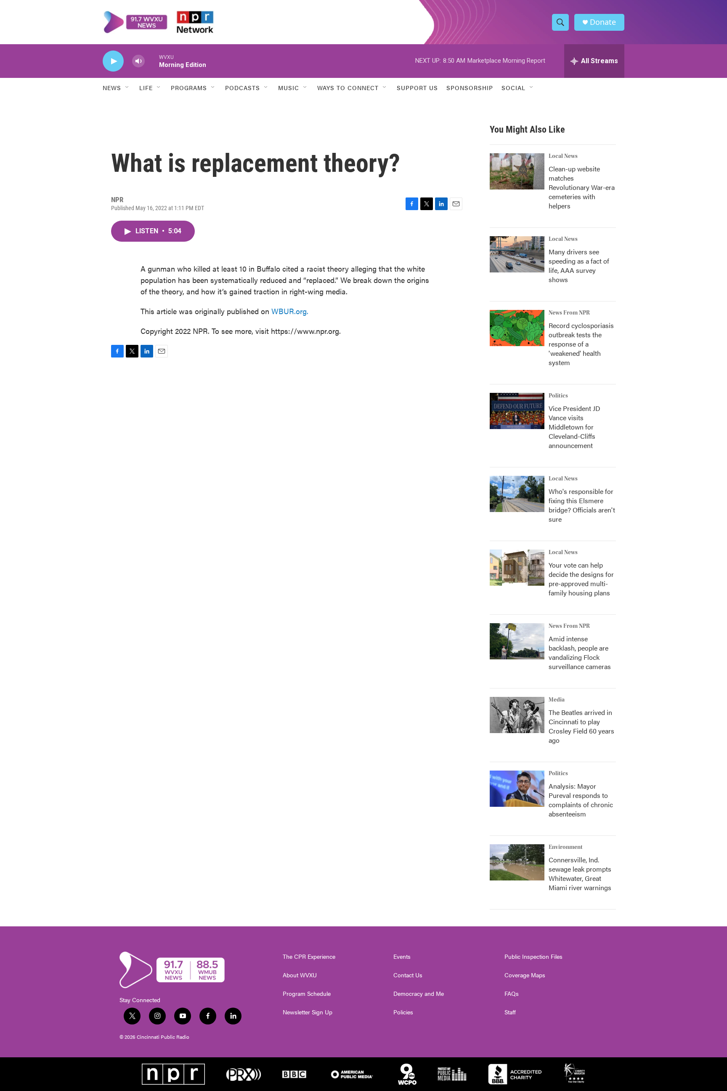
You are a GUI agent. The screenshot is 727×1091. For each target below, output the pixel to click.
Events (402, 956)
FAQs (511, 993)
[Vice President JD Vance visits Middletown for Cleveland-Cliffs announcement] (517, 411)
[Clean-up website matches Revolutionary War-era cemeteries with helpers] (517, 171)
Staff (510, 1012)
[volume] (138, 61)
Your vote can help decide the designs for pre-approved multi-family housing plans (581, 579)
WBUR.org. (289, 311)
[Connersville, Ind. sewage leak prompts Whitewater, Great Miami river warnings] (517, 862)
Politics (558, 395)
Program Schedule (307, 993)
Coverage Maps (524, 975)
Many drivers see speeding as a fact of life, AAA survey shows (579, 265)
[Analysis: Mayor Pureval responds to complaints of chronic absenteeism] (517, 789)
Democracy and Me (418, 993)
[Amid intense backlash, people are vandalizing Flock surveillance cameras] (517, 641)
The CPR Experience (309, 956)
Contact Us (407, 975)
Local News (563, 156)
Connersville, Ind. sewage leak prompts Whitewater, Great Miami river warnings (580, 873)
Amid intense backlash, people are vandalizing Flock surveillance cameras (580, 652)
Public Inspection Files (533, 956)
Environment (566, 847)
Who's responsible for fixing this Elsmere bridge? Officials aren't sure (582, 505)
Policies (403, 1012)
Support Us (417, 87)
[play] (113, 61)
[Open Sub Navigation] (127, 87)
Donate (603, 22)
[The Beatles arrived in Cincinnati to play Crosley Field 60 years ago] (517, 715)
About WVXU (300, 975)
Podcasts (242, 87)
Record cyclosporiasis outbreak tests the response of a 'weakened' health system (581, 343)
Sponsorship (469, 87)
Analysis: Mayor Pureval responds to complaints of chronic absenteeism (581, 800)
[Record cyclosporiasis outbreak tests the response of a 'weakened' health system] (517, 328)
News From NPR (569, 312)
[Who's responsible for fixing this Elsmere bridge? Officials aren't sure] (517, 494)
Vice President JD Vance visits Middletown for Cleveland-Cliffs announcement (574, 426)
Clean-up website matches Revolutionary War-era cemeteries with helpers (582, 187)
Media (557, 699)
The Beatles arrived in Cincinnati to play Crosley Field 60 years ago (581, 726)
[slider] (152, 60)
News (112, 87)
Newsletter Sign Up (307, 1012)
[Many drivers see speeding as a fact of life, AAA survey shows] (517, 254)
